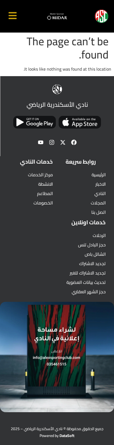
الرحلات (99, 235)
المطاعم (45, 193)
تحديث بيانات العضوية (86, 282)
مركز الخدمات (40, 174)
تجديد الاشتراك (92, 263)
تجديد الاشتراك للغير (88, 273)
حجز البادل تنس (92, 245)
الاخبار (100, 184)
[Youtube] (40, 142)
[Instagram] (51, 142)
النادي (100, 193)
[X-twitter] (62, 142)
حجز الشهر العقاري (89, 291)
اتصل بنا (98, 212)
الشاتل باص (95, 254)
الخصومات (43, 203)
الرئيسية (99, 174)
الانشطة (45, 184)
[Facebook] (73, 142)
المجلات (98, 203)
